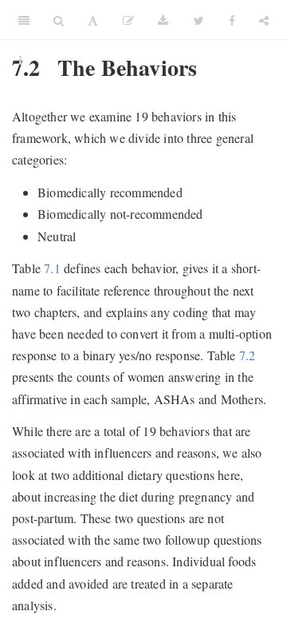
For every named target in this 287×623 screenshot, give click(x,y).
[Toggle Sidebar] (23, 20)
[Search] (58, 20)
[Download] (163, 20)
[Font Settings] (93, 20)
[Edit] (128, 20)
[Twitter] (199, 20)
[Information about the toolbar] (20, 60)
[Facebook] (232, 20)
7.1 (52, 268)
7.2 (247, 355)
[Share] (264, 20)
